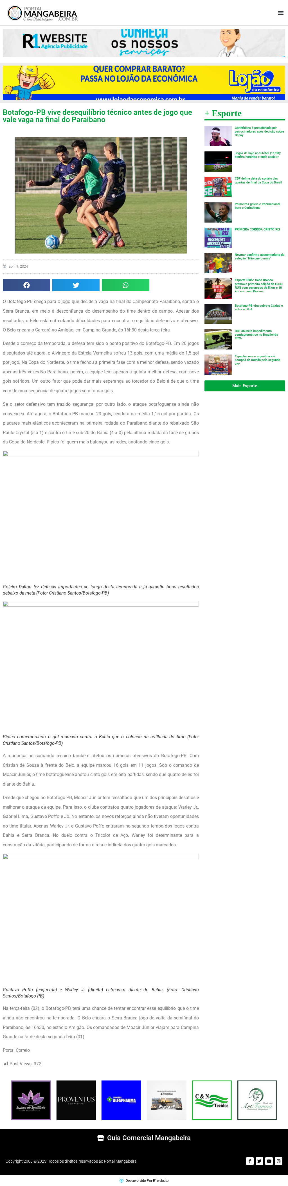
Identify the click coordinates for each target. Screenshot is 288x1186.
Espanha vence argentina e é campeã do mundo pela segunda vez (257, 360)
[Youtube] (269, 1161)
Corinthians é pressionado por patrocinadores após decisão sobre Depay (259, 131)
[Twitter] (259, 1161)
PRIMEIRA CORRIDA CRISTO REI (257, 229)
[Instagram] (278, 1161)
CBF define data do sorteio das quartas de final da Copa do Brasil (258, 180)
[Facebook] (250, 1161)
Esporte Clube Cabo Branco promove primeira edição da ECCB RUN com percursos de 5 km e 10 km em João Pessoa (259, 285)
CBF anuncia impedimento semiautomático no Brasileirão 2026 (256, 334)
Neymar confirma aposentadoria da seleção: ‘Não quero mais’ (259, 256)
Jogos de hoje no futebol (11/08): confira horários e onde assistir (258, 155)
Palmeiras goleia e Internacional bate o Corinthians (257, 206)
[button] (280, 12)
